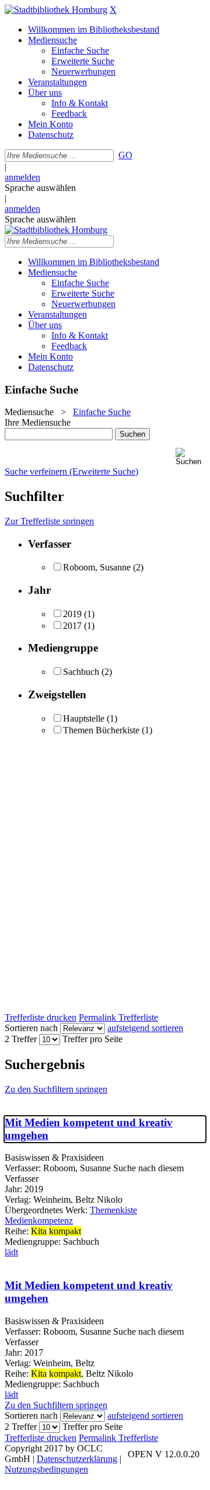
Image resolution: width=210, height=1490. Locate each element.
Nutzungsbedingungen (46, 1469)
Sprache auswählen (40, 188)
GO (125, 155)
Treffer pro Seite (92, 1039)
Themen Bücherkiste (101, 730)
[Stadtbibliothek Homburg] (56, 10)
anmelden (22, 177)
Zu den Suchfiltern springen (56, 1089)
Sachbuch (81, 672)
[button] (190, 457)
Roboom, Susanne (97, 567)
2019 (72, 614)
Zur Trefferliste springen (49, 521)
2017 (72, 626)
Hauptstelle (83, 718)
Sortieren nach (31, 1028)
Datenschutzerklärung (77, 1459)
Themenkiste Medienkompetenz (71, 1215)
